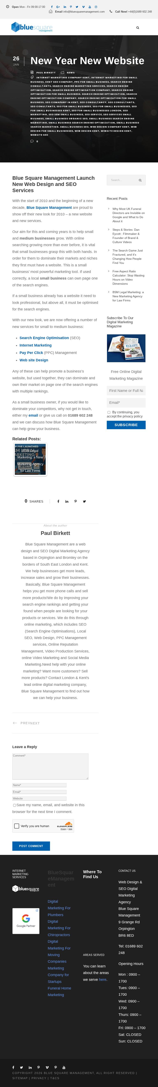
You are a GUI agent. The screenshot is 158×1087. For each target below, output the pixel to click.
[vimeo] (83, 6)
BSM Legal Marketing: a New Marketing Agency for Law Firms (128, 296)
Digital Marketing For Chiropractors (59, 928)
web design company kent (109, 126)
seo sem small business (66, 114)
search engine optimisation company (81, 90)
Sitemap (20, 1078)
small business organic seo (66, 118)
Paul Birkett (46, 72)
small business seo (74, 126)
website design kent (116, 131)
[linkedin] (65, 6)
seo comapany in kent (61, 102)
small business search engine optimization (82, 122)
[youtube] (90, 6)
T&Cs (54, 1078)
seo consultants (121, 102)
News (71, 72)
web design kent (87, 131)
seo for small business (74, 106)
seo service (93, 114)
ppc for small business (91, 81)
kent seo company (59, 81)
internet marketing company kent (63, 77)
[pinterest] (71, 6)
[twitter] (77, 6)
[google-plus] (58, 6)
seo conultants (42, 106)
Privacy (38, 1078)
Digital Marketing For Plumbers (59, 908)
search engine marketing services (78, 86)
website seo (39, 134)
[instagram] (96, 6)
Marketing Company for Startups (58, 975)
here (102, 980)
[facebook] (51, 6)
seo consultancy (93, 102)
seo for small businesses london (96, 110)
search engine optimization (103, 94)
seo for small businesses (111, 106)
